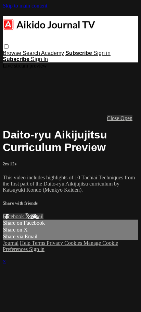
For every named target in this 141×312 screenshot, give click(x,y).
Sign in (102, 53)
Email (37, 216)
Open (126, 118)
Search (32, 53)
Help (26, 243)
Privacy (55, 243)
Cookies (74, 243)
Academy (52, 53)
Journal (10, 243)
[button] (6, 46)
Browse (13, 53)
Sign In (39, 59)
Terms (39, 243)
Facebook (14, 216)
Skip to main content (25, 6)
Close (113, 118)
